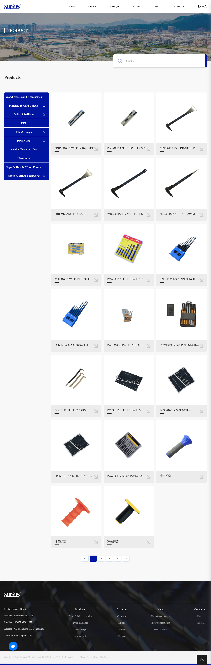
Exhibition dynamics (160, 616)
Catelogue (114, 6)
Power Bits (23, 140)
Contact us (179, 6)
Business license (93, 657)
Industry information (160, 623)
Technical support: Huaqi (75, 657)
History (121, 623)
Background (106, 657)
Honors (121, 629)
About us (137, 6)
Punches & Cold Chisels (23, 105)
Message (201, 623)
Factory (121, 636)
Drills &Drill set (24, 114)
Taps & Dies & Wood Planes (23, 167)
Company (121, 616)
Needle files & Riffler (23, 149)
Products (92, 6)
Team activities (160, 629)
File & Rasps (24, 131)
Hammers (24, 158)
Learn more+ (80, 636)
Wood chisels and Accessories (24, 96)
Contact (200, 616)
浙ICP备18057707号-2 (53, 657)
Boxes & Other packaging (24, 175)
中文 (204, 6)
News (157, 6)
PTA (23, 123)
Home (71, 6)
